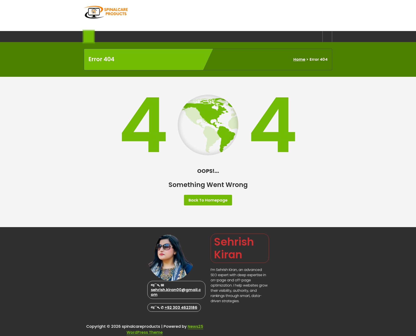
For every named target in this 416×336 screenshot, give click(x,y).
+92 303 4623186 (181, 307)
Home (299, 59)
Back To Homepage (208, 200)
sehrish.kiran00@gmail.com (176, 292)
